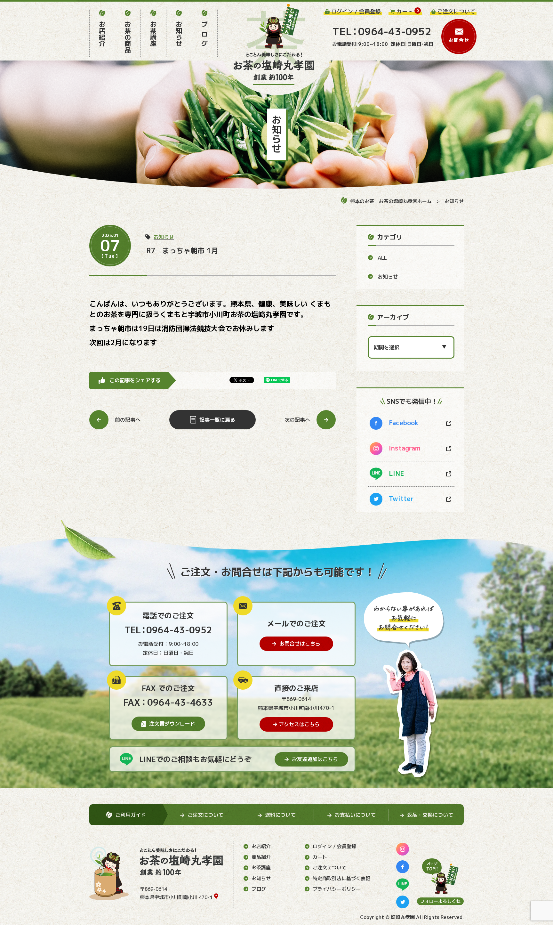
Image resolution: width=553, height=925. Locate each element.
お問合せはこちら (299, 643)
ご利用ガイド (130, 814)
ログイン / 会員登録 (334, 846)
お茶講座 (261, 867)
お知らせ (454, 201)
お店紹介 (261, 846)
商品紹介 (261, 857)
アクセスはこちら (299, 724)
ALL (382, 257)
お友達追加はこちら (315, 759)
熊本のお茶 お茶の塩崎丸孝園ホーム (391, 201)
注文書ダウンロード (172, 723)
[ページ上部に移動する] (440, 876)
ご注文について (329, 867)
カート (320, 857)
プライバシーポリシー (337, 889)
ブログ (259, 889)
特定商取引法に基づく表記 (341, 878)
